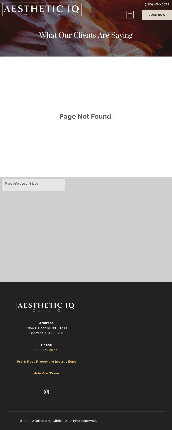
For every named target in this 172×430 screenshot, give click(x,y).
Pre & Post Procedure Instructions (46, 361)
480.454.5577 (46, 350)
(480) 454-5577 (157, 4)
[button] (130, 14)
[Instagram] (46, 392)
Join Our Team (46, 373)
